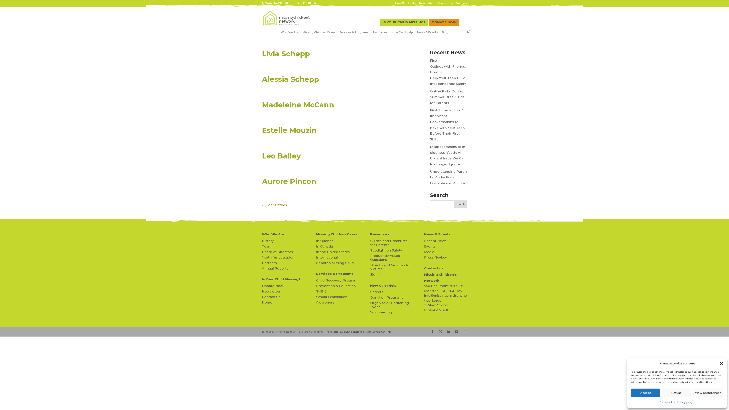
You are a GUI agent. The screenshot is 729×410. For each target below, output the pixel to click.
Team (266, 246)
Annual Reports (275, 268)
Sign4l (375, 274)
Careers (376, 292)
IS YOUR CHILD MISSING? (404, 22)
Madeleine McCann (298, 104)
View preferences (708, 393)
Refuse (676, 393)
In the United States (333, 252)
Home (267, 302)
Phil (388, 331)
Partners (269, 263)
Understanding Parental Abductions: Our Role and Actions (448, 177)
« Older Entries (274, 205)
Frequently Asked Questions (385, 257)
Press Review (435, 257)
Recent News (435, 241)
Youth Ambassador (278, 257)
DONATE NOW (444, 22)
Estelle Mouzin (289, 130)
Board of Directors (277, 252)
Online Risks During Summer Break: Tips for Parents (447, 97)
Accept (645, 393)
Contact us (433, 268)
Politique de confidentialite (345, 331)
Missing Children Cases (319, 32)
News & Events (427, 32)
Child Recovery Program (336, 280)
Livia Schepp (286, 53)
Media (429, 252)
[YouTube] (309, 3)
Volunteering (381, 312)
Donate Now (272, 286)
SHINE (321, 291)
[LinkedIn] (304, 3)
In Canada (324, 246)
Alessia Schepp (290, 79)
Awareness (325, 302)
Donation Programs (386, 297)
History (268, 241)
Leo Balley (281, 155)
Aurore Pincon (289, 181)
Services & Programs (353, 32)
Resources (379, 32)
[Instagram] (315, 3)
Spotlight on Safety (386, 250)
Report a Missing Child (335, 263)
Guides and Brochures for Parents (389, 243)
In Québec (324, 241)
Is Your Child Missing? (281, 279)
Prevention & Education (336, 286)
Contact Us (444, 3)
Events (430, 246)
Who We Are (289, 32)
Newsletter (426, 3)
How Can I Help (405, 3)
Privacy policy (685, 402)
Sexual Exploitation (331, 297)
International (327, 257)
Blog (445, 32)
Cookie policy (667, 402)
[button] (721, 363)
